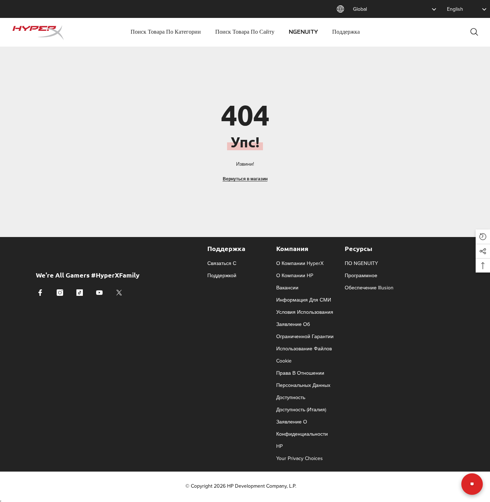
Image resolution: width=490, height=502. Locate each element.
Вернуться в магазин (245, 179)
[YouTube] (99, 293)
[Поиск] (474, 32)
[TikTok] (80, 293)
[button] (483, 236)
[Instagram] (60, 293)
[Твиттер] (119, 293)
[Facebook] (40, 293)
